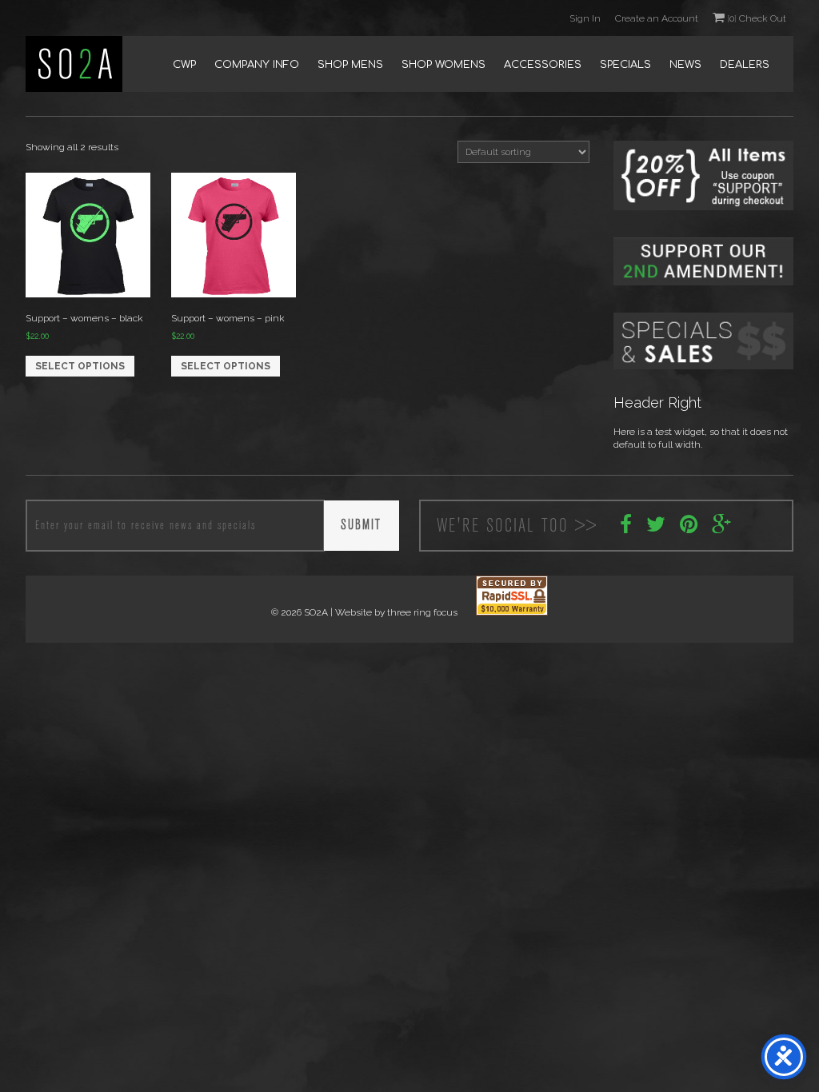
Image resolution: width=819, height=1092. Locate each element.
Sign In (585, 18)
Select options (80, 366)
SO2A (74, 64)
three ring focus (422, 612)
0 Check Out (756, 18)
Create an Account (656, 18)
